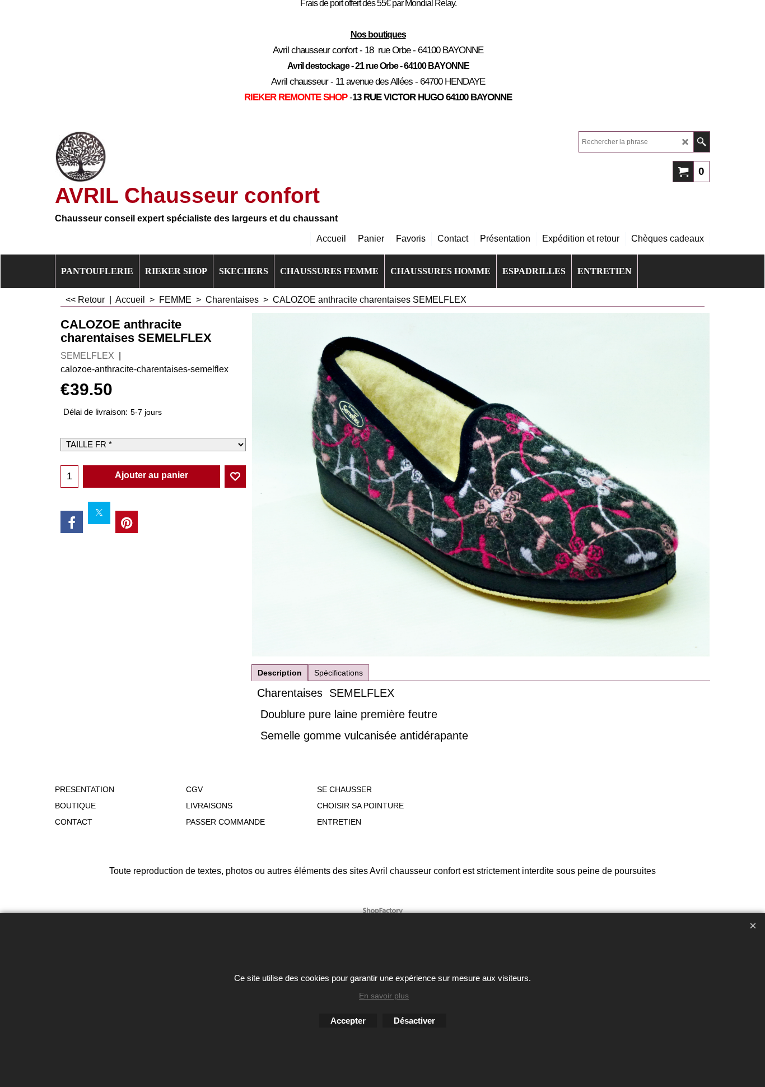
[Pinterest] (126, 522)
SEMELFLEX (87, 355)
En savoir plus (384, 995)
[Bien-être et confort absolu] (80, 157)
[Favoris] (235, 476)
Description (280, 672)
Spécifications (338, 672)
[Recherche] (701, 142)
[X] (99, 513)
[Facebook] (71, 522)
